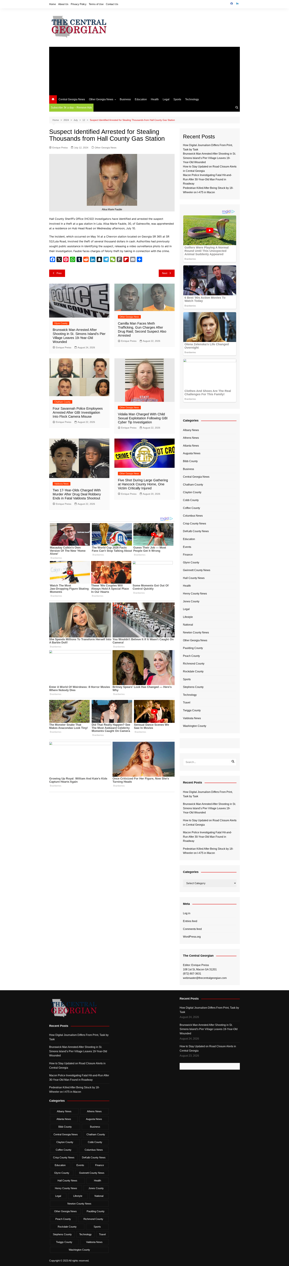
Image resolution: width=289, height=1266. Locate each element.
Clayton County (192, 492)
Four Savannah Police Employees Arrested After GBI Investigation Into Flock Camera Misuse (78, 412)
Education (141, 99)
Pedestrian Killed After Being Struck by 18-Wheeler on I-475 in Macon (208, 851)
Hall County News (194, 578)
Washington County (194, 726)
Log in (186, 913)
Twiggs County (192, 710)
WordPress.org (192, 936)
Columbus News (193, 515)
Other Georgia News (101, 99)
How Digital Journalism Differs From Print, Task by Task (208, 794)
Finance (188, 554)
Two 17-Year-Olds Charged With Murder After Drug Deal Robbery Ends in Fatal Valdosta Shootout (77, 494)
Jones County (191, 601)
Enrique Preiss (60, 147)
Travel (186, 702)
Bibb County (190, 461)
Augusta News (191, 453)
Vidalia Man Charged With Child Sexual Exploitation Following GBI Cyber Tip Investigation (143, 418)
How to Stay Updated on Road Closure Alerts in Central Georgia (209, 822)
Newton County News (196, 632)
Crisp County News (194, 523)
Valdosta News (61, 484)
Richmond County (193, 663)
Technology (192, 99)
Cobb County (191, 500)
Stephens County (193, 687)
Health (155, 99)
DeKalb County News (196, 531)
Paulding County (193, 648)
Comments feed (192, 929)
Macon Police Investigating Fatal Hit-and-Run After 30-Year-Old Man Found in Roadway (207, 179)
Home (52, 4)
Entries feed (190, 921)
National (188, 624)
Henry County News (195, 593)
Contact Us (112, 4)
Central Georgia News (72, 99)
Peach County (191, 655)
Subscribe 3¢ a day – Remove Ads (71, 107)
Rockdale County (193, 671)
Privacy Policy (78, 4)
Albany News (191, 430)
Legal (166, 99)
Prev (59, 273)
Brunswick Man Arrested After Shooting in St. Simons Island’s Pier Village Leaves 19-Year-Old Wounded (209, 158)
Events (187, 547)
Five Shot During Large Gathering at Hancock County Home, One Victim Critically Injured (143, 484)
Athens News (191, 437)
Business (125, 99)
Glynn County (61, 323)
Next (164, 273)
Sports (177, 99)
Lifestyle (188, 617)
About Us (63, 4)
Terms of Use (96, 4)
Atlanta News (191, 445)
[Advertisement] (144, 70)
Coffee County (191, 508)
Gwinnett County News (196, 570)
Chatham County (62, 402)
